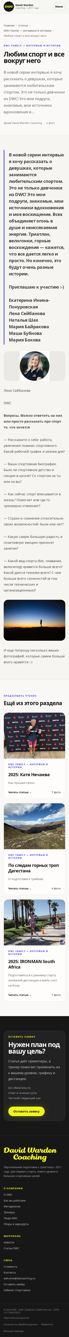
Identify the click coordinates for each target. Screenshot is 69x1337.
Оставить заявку (26, 1111)
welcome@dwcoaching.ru (19, 1278)
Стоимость (10, 1266)
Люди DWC (10, 1218)
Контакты (10, 1272)
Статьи (23, 25)
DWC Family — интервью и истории (28, 30)
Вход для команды (14, 1331)
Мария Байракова (29, 326)
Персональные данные (16, 1317)
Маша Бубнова (25, 333)
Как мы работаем (15, 1200)
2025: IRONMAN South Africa (31, 964)
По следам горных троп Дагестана (33, 868)
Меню (59, 6)
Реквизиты (47, 1324)
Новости (9, 1242)
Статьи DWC (11, 1248)
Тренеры (9, 1212)
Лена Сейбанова (27, 313)
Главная (9, 25)
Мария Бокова (25, 340)
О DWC (8, 1194)
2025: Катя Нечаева (29, 774)
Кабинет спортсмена (17, 1290)
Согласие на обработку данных (21, 1324)
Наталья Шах (23, 320)
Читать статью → (20, 792)
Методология (12, 1206)
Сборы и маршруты (16, 1224)
